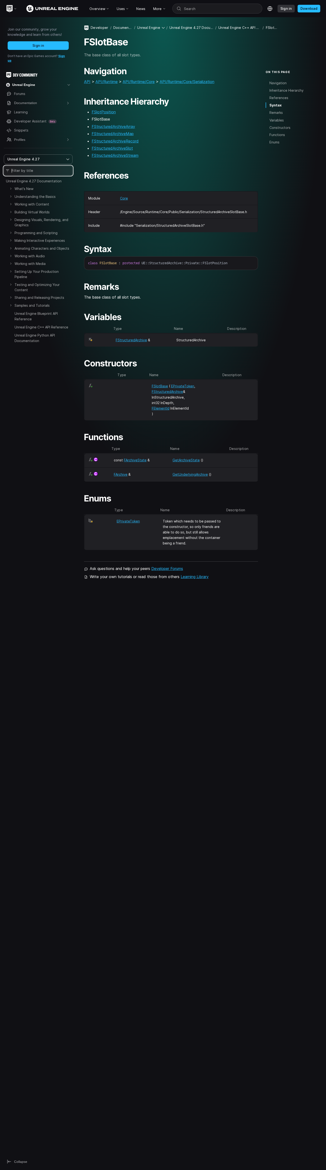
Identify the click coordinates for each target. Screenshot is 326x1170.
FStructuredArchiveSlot (112, 148)
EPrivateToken (182, 386)
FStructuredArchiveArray (113, 126)
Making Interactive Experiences (40, 240)
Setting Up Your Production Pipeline (37, 274)
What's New (24, 189)
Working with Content (32, 204)
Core (124, 198)
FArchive (120, 474)
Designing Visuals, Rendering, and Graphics (41, 222)
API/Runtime (106, 81)
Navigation (278, 83)
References (278, 98)
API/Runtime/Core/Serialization (187, 81)
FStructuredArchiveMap (113, 133)
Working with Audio (30, 256)
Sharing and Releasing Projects (39, 297)
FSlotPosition (104, 112)
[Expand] (11, 188)
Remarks (276, 113)
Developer (99, 28)
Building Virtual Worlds (32, 212)
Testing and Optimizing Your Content (37, 287)
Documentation (122, 28)
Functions (277, 135)
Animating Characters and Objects (42, 248)
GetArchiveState (186, 460)
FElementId (160, 408)
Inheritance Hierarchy (286, 90)
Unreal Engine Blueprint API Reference (36, 316)
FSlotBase (160, 386)
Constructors (279, 127)
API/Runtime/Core (139, 81)
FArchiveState (135, 460)
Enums (274, 142)
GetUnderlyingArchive (190, 474)
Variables (276, 120)
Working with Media (30, 264)
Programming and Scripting (36, 233)
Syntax (275, 105)
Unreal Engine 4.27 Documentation (34, 181)
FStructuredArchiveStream (115, 155)
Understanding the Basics (35, 197)
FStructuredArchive (131, 340)
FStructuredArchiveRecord (115, 141)
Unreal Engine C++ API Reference (41, 327)
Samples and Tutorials (32, 305)
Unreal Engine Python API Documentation (35, 338)
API (87, 81)
